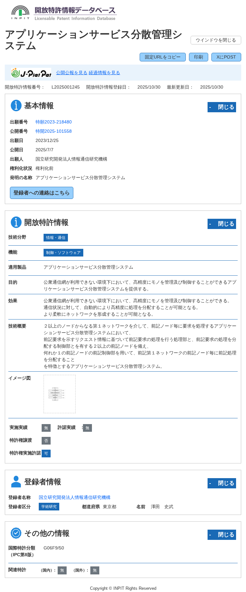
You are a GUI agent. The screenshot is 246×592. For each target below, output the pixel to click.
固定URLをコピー (163, 56)
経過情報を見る (104, 72)
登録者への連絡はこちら (41, 192)
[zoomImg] (59, 394)
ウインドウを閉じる (216, 40)
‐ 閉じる (221, 107)
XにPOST (226, 56)
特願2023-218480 (54, 121)
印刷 (198, 56)
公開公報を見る (71, 72)
